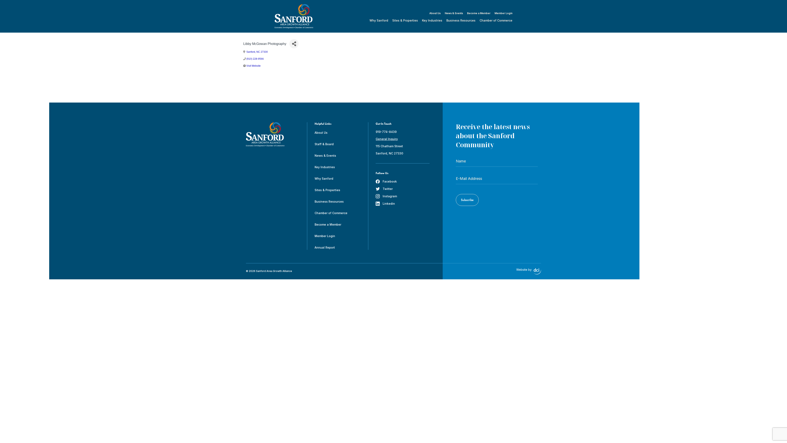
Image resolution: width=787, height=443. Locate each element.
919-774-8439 (386, 132)
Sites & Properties (405, 20)
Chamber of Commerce (496, 20)
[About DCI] (537, 271)
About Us (435, 13)
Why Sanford (379, 20)
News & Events (454, 13)
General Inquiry (387, 139)
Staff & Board (324, 144)
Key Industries (432, 20)
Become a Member (478, 13)
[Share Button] (294, 43)
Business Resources (460, 20)
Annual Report (325, 247)
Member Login (503, 13)
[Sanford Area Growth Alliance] (294, 16)
